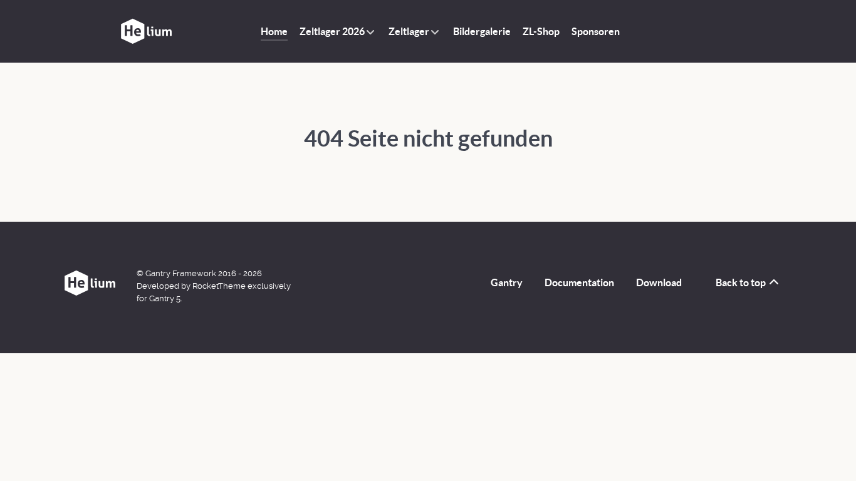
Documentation (579, 282)
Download (659, 282)
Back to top (742, 282)
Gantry (507, 282)
